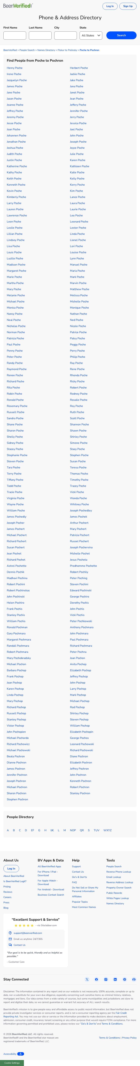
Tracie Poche (14, 492)
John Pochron (78, 775)
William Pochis (16, 621)
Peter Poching (78, 578)
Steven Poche (15, 461)
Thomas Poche (79, 474)
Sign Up (128, 6)
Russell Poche (15, 412)
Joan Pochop (14, 683)
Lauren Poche (15, 209)
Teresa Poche (78, 467)
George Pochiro (79, 596)
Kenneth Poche (16, 185)
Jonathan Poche (16, 142)
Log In (110, 6)
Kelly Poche (77, 178)
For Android (44, 889)
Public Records (114, 893)
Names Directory (46, 50)
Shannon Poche (79, 424)
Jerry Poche (77, 117)
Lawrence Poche (17, 215)
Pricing (7, 886)
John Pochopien (16, 732)
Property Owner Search (118, 887)
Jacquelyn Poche (17, 80)
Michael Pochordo (18, 738)
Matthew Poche (79, 289)
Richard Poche (15, 381)
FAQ (74, 882)
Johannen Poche (16, 135)
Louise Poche (78, 252)
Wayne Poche (15, 504)
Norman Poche (16, 332)
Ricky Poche (77, 381)
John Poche (77, 135)
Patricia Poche (15, 338)
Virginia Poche (15, 498)
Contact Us (78, 871)
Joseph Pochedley (81, 510)
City (56, 28)
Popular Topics (80, 901)
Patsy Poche (77, 338)
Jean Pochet (14, 553)
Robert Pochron (79, 787)
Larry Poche (14, 203)
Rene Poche (77, 369)
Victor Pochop (15, 726)
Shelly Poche (15, 437)
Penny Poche (15, 351)
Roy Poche (76, 406)
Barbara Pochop (16, 670)
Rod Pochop (77, 707)
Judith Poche (14, 154)
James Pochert (16, 529)
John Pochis (77, 609)
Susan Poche (78, 461)
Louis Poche (14, 252)
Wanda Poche (78, 498)
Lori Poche (76, 246)
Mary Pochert (78, 529)
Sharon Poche (15, 431)
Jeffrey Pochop (79, 676)
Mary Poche (14, 289)
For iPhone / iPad (47, 871)
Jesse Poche (14, 123)
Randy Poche (15, 363)
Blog (5, 907)
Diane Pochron (79, 756)
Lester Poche (78, 228)
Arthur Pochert (79, 523)
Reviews (7, 892)
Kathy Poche (14, 172)
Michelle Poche (79, 301)
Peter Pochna (78, 652)
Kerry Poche (77, 185)
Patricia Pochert (79, 535)
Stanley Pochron (80, 793)
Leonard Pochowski (82, 744)
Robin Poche (14, 394)
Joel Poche (76, 129)
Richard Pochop (16, 707)
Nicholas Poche (16, 326)
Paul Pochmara (79, 640)
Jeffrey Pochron (79, 769)
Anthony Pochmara (81, 627)
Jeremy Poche (15, 117)
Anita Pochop (78, 664)
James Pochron (16, 769)
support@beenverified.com (28, 933)
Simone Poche (79, 443)
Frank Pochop (15, 676)
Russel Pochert (79, 541)
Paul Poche (13, 344)
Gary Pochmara (16, 633)
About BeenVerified (13, 876)
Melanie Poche (16, 295)
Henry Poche (15, 68)
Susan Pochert (16, 547)
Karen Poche (77, 160)
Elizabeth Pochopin (81, 732)
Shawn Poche (78, 431)
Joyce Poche (77, 148)
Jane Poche (13, 92)
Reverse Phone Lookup (118, 871)
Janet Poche (77, 92)
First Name (10, 28)
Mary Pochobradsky (19, 658)
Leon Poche (14, 222)
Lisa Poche (13, 246)
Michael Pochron (17, 787)
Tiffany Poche (15, 480)
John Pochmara (79, 633)
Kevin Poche (14, 191)
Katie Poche (77, 172)
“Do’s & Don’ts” (88, 1023)
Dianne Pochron (16, 762)
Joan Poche (13, 129)
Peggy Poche (78, 344)
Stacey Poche (15, 449)
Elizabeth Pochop (80, 670)
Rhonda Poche (79, 375)
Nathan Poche (78, 314)
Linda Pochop (15, 695)
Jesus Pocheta (78, 560)
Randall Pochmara (18, 646)
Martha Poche (15, 283)
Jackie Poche (77, 74)
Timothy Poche (79, 480)
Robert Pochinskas (18, 590)
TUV (96, 830)
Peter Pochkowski (81, 621)
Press (6, 902)
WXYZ (107, 830)
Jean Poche (76, 99)
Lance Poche (77, 197)
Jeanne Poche (15, 105)
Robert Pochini (16, 584)
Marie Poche (14, 277)
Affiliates (77, 896)
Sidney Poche (15, 443)
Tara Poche (13, 467)
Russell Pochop (16, 713)
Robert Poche (78, 387)
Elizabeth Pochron (81, 762)
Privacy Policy (129, 1037)
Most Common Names (84, 907)
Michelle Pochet (80, 553)
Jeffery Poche (78, 105)
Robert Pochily (79, 572)
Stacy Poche (77, 449)
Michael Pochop (79, 701)
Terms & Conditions (112, 1023)
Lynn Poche (77, 258)
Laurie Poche (78, 209)
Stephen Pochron (17, 799)
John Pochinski (16, 596)
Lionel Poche (78, 240)
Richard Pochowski (81, 750)
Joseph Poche (78, 142)
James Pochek (78, 517)
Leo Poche (76, 215)
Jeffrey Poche (15, 111)
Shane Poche (15, 424)
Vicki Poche (77, 492)
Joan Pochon (77, 658)
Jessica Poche (78, 123)
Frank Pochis (14, 609)
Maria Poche (77, 271)
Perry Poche (77, 351)
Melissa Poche (79, 295)
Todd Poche (14, 486)
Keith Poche (14, 178)
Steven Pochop (79, 719)
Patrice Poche (78, 332)
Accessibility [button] (9, 1054)
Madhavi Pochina (17, 578)
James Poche (15, 86)
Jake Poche (76, 80)
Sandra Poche (15, 418)
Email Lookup (113, 877)
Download (43, 875)
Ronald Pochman (17, 627)
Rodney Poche (79, 394)
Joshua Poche (15, 148)
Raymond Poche (17, 369)
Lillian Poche (15, 234)
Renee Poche (15, 375)
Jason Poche (14, 99)
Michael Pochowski (18, 750)
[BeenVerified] (18, 6)
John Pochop (77, 683)
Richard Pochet (16, 560)
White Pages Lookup (117, 898)
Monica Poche (15, 308)
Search (121, 35)
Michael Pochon (16, 664)
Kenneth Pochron (80, 781)
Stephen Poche (79, 455)
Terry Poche (14, 474)
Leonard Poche (79, 222)
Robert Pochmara (17, 652)
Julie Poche (77, 154)
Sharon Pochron (16, 793)
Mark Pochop (78, 695)
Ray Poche (76, 363)
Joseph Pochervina (81, 547)
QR (82, 830)
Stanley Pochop (16, 719)
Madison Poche (16, 265)
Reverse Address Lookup (119, 882)
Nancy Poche (15, 314)
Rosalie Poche (78, 400)
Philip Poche (77, 357)
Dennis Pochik (15, 572)
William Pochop (80, 726)
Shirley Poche (78, 437)
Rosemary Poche (17, 406)
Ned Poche (76, 320)
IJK (52, 830)
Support (76, 866)
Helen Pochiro (15, 603)
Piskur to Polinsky (67, 50)
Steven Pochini (79, 584)
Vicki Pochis (77, 615)
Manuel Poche (78, 265)
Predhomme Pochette (83, 566)
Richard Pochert (16, 541)
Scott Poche (77, 418)
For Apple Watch (47, 880)
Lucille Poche (15, 258)
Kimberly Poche (16, 197)
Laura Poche (77, 203)
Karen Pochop (15, 689)
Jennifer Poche (79, 111)
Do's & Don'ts (79, 877)
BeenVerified (10, 50)
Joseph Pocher (15, 523)
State (83, 28)
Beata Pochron (16, 756)
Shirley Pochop (79, 713)
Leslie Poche (15, 228)
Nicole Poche (78, 326)
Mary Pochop (15, 701)
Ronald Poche (15, 400)
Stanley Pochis (16, 615)
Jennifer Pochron (17, 775)
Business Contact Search (51, 894)
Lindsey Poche (16, 240)
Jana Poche (76, 86)
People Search (27, 50)
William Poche (16, 510)
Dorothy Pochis (79, 603)
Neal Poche (14, 320)
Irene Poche (14, 74)
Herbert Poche (79, 68)
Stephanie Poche (17, 455)
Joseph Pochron (16, 781)
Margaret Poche (16, 271)
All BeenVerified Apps (49, 866)
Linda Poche (77, 234)
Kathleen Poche (79, 166)
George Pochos (79, 738)
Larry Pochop (78, 689)
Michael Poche (16, 301)
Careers (7, 897)
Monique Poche (79, 308)
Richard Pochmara (81, 646)
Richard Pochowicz (18, 744)
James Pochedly (16, 517)
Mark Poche (77, 277)
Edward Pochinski (81, 590)
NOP (73, 830)
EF (32, 830)
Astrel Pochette (16, 566)
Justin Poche (14, 160)
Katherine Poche (17, 166)
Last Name (36, 28)
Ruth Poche (77, 412)
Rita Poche (13, 387)
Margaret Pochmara (19, 640)
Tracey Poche (78, 486)
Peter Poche (14, 357)
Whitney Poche (79, 504)
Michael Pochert (17, 535)
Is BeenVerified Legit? (14, 881)
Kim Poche (76, 191)
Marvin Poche (78, 283)
